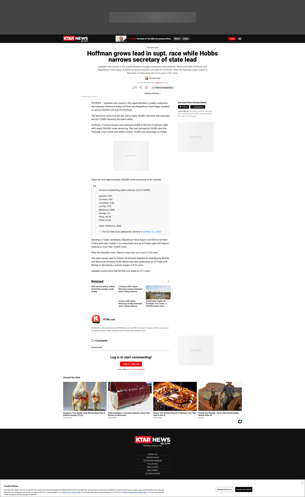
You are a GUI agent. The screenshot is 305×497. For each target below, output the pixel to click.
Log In (232, 39)
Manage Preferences (224, 489)
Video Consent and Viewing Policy (135, 492)
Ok (302, 482)
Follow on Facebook (152, 461)
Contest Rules (152, 457)
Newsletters (198, 107)
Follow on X (152, 464)
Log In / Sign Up (131, 364)
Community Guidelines (137, 369)
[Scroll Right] (168, 281)
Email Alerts (152, 467)
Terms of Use (66, 492)
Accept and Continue (243, 489)
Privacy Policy (76, 492)
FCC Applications (152, 473)
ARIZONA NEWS (152, 48)
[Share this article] (141, 87)
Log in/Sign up (183, 111)
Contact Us (152, 454)
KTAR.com (109, 319)
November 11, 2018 (150, 231)
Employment (152, 470)
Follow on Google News (164, 88)
